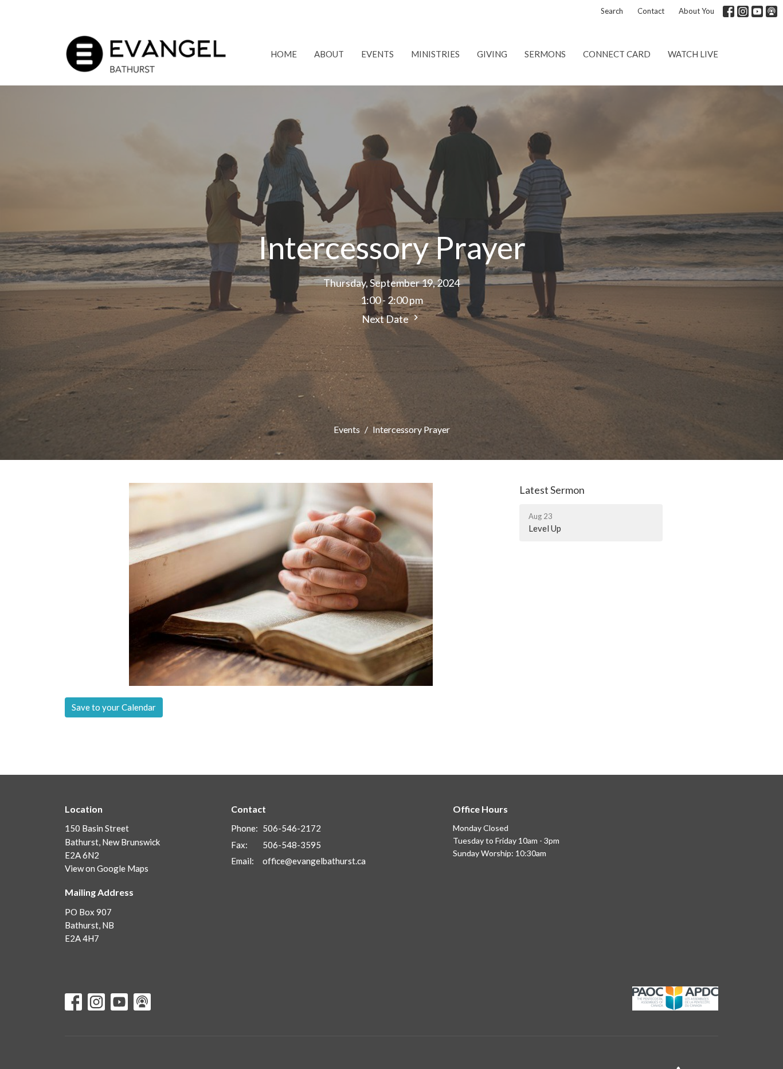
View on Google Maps (106, 868)
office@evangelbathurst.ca (314, 861)
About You (696, 10)
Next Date (386, 319)
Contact (650, 10)
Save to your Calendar (114, 707)
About (329, 54)
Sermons (545, 54)
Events (377, 54)
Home (284, 54)
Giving (492, 54)
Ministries (435, 54)
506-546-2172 (292, 828)
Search (612, 10)
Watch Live (693, 54)
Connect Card (617, 54)
